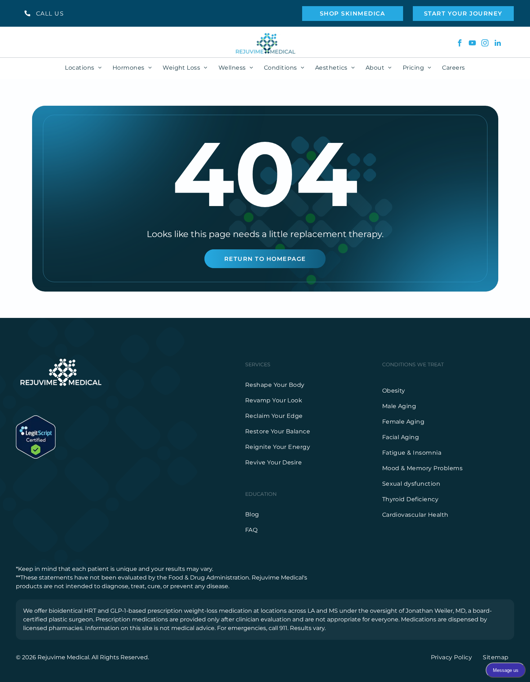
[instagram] (485, 44)
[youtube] (472, 44)
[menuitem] (83, 67)
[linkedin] (497, 44)
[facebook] (459, 44)
